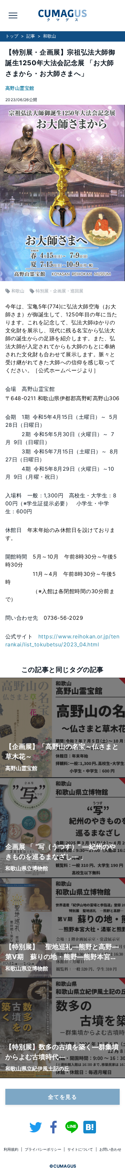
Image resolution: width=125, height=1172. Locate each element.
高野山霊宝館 (19, 88)
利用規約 (11, 1149)
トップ (11, 36)
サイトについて (80, 1149)
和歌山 (49, 36)
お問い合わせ (110, 1149)
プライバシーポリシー (43, 1149)
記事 (30, 36)
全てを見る (62, 1096)
